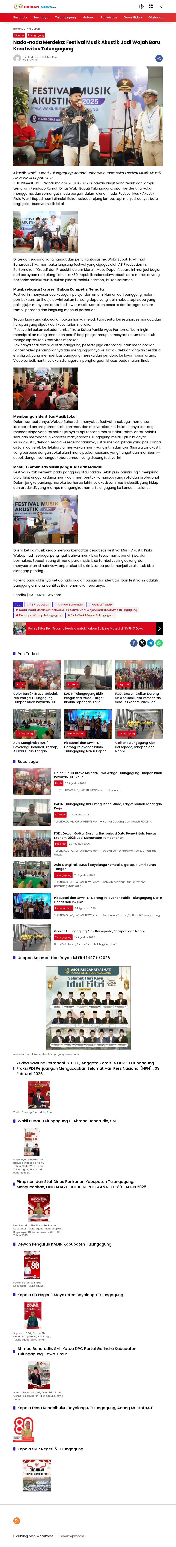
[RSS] (16, 1520)
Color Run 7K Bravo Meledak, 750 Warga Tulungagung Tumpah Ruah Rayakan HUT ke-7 (35, 698)
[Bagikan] (159, 58)
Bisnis (20, 684)
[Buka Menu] (150, 6)
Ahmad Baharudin (70, 605)
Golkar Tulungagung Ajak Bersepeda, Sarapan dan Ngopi (135, 747)
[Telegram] (150, 643)
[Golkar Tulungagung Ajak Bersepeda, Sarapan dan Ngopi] (139, 724)
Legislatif (124, 684)
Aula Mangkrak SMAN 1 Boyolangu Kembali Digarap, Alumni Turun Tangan (35, 747)
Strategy (72, 684)
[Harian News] (34, 6)
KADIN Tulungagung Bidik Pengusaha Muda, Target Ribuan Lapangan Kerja (84, 698)
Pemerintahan (75, 733)
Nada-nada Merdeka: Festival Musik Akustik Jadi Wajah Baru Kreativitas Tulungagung (78, 610)
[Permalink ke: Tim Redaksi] (18, 58)
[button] (141, 6)
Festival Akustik (102, 605)
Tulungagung (36, 35)
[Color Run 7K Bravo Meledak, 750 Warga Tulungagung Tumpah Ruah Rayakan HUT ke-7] (37, 675)
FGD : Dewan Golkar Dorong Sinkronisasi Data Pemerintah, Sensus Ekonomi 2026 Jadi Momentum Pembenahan (138, 698)
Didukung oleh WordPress (33, 1536)
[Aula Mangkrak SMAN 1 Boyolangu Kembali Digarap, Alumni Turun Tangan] (37, 724)
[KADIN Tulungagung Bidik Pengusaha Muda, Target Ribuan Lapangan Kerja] (88, 675)
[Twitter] (142, 643)
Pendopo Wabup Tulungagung (40, 615)
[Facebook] (134, 643)
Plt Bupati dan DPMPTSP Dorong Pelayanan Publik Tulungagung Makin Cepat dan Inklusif (85, 747)
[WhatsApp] (159, 643)
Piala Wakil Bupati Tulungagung (92, 615)
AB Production (39, 605)
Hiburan (19, 35)
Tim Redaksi (30, 57)
